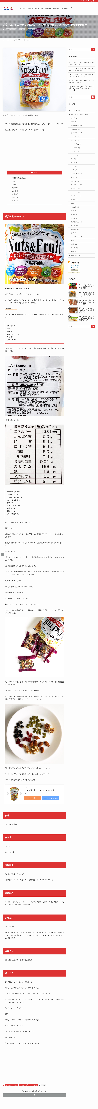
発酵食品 (74, 229)
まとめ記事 (75, 110)
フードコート (76, 185)
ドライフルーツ (31, 29)
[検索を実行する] (93, 49)
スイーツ (75, 151)
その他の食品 (22, 29)
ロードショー (76, 196)
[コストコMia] (8, 8)
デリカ (74, 162)
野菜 (73, 240)
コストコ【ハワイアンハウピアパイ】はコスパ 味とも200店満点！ (81, 69)
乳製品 (74, 199)
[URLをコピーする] (34, 1095)
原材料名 (15, 191)
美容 (73, 233)
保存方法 (15, 197)
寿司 (74, 170)
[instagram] (83, 1)
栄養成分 (15, 194)
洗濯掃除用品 (76, 222)
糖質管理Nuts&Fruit (18, 178)
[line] (88, 1)
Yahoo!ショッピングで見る (51, 798)
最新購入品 (75, 255)
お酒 (73, 122)
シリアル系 (75, 148)
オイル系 (74, 140)
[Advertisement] (34, 150)
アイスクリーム (76, 133)
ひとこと (15, 201)
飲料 (74, 244)
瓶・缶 (74, 225)
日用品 (74, 214)
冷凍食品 (75, 207)
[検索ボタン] (72, 8)
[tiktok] (86, 1)
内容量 (14, 184)
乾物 (73, 203)
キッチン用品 (76, 144)
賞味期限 (15, 188)
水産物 (74, 218)
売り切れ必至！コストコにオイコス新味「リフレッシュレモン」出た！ (81, 75)
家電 (73, 210)
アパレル (74, 136)
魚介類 (74, 247)
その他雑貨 (75, 129)
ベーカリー (75, 192)
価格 (13, 181)
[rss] (93, 1)
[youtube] (91, 1)
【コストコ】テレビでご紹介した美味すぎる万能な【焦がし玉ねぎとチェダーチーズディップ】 (81, 88)
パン (74, 177)
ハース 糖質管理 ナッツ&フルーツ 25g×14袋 (39, 790)
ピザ (74, 166)
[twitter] (81, 1)
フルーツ (75, 181)
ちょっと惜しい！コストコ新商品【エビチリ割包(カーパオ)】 (81, 63)
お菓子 (74, 118)
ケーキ (75, 155)
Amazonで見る (32, 798)
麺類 (73, 251)
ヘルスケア (75, 188)
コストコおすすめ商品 (11, 29)
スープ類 (74, 159)
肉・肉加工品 (76, 236)
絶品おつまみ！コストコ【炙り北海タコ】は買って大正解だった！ (81, 81)
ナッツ (43, 1085)
